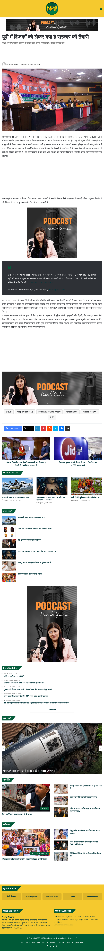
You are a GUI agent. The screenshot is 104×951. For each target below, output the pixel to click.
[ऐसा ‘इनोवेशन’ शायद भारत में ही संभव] (9, 543)
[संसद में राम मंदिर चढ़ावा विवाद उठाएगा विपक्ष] (61, 800)
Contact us (70, 942)
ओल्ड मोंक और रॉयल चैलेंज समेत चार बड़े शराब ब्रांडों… (35, 529)
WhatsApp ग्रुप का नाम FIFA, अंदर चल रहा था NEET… (38, 551)
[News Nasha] (52, 8)
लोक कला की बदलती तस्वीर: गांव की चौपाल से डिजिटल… (25, 859)
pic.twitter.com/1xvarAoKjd (40, 282)
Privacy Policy (34, 942)
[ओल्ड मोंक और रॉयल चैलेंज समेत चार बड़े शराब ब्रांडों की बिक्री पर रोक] (9, 532)
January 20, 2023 (57, 289)
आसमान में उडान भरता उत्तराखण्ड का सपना (15, 497)
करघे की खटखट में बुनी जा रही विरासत (30, 574)
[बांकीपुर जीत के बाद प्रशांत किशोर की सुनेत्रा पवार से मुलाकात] (9, 566)
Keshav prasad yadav (50, 412)
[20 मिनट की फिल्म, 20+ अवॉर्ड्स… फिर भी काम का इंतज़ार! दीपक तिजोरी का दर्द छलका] (61, 856)
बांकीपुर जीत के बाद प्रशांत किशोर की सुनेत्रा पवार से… (35, 563)
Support (61, 942)
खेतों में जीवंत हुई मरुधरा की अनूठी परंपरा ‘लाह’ (86, 497)
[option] (52, 748)
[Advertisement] (52, 53)
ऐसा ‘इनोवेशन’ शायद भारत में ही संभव (29, 540)
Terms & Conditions (49, 942)
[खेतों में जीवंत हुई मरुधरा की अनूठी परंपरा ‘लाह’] (86, 486)
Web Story (79, 942)
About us (24, 942)
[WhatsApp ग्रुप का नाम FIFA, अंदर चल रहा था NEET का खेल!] (52, 486)
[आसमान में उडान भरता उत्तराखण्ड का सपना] (17, 486)
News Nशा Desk (12, 64)
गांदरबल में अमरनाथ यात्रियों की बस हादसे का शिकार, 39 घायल (29, 771)
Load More (52, 709)
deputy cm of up (25, 412)
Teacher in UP (90, 412)
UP (52, 417)
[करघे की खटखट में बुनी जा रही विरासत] (9, 577)
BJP (9, 412)
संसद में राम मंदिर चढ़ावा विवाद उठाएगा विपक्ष (83, 797)
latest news (72, 412)
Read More (18, 928)
